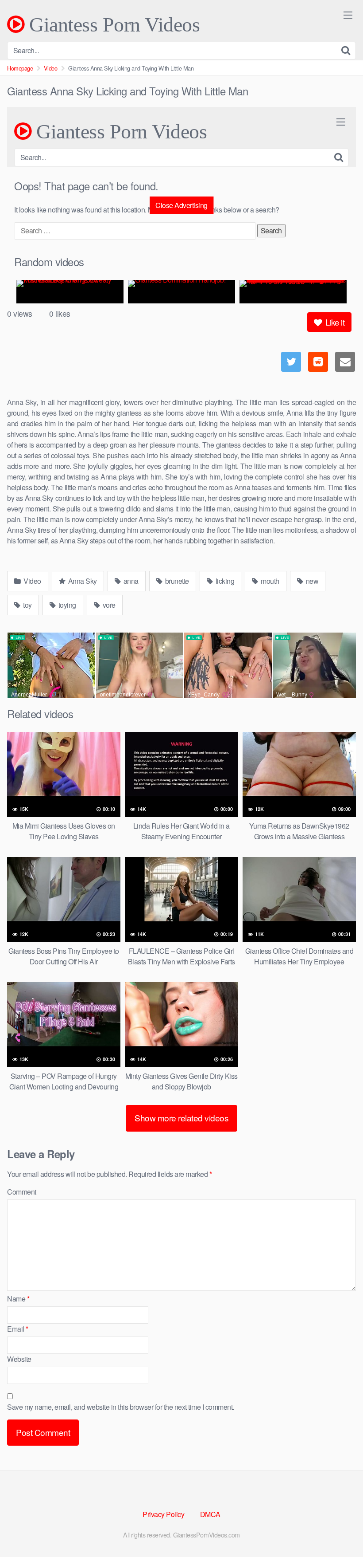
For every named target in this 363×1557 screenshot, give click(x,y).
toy (27, 605)
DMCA (210, 1514)
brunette (176, 581)
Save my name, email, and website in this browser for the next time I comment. (120, 1407)
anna (130, 581)
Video (51, 68)
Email (17, 1329)
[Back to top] (339, 1528)
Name (18, 1299)
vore (108, 605)
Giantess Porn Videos (112, 24)
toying (66, 605)
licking (224, 581)
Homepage (20, 68)
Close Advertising (181, 205)
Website (19, 1359)
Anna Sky (81, 581)
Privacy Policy (163, 1514)
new (311, 581)
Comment (21, 1192)
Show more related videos (181, 1118)
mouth (269, 581)
